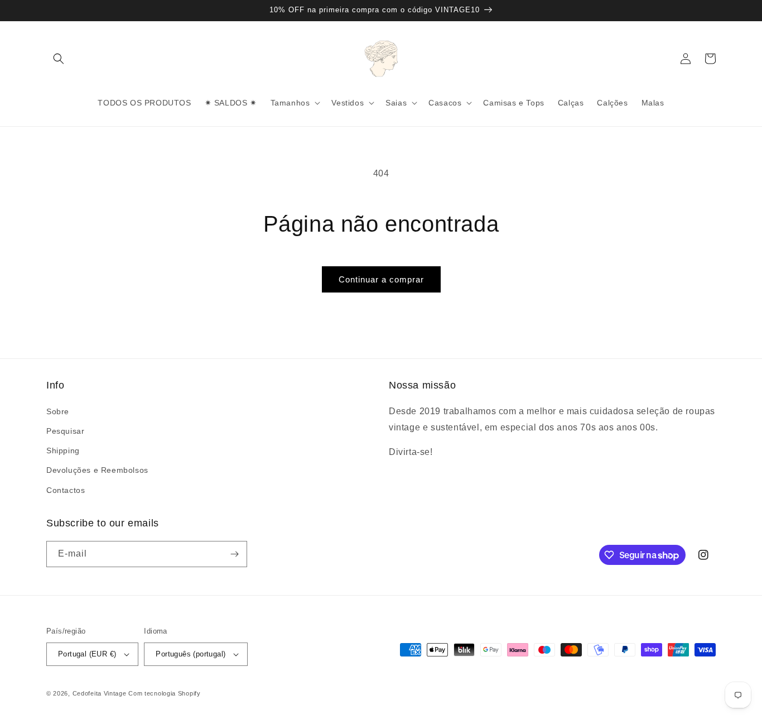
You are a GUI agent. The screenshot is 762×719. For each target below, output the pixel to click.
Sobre (57, 411)
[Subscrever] (234, 554)
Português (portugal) (190, 654)
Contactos (65, 490)
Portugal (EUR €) (87, 654)
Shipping (63, 450)
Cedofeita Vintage (100, 693)
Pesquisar (65, 430)
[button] (58, 58)
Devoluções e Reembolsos (97, 470)
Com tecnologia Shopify (164, 693)
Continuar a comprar (381, 279)
